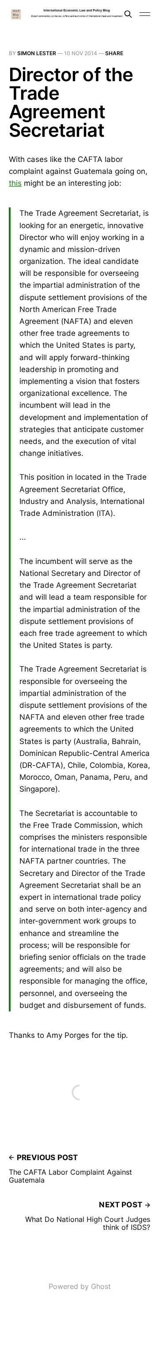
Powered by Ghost (80, 1286)
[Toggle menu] (144, 14)
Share (114, 53)
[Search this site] (128, 14)
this (15, 183)
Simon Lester (36, 53)
